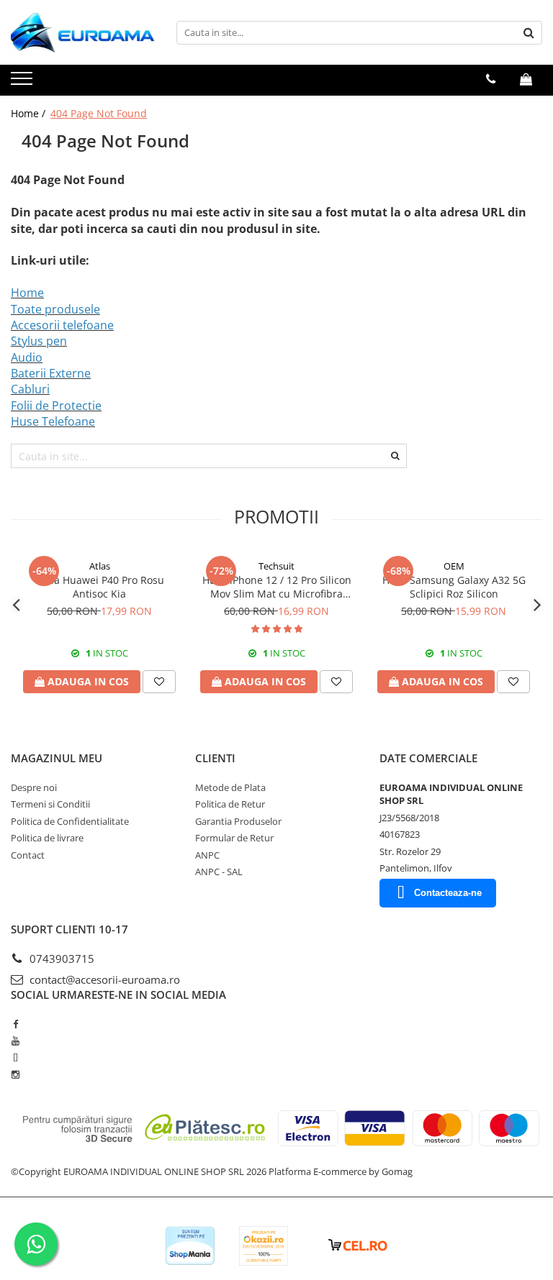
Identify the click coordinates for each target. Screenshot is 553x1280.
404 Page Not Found (98, 113)
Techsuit (276, 565)
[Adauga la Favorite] (159, 681)
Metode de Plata (230, 787)
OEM (454, 565)
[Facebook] (15, 1024)
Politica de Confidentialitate (70, 821)
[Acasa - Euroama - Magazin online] (83, 32)
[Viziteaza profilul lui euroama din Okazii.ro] (263, 1246)
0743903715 (60, 958)
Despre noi (34, 787)
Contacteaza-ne (448, 892)
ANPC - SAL (219, 871)
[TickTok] (15, 1057)
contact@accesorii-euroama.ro (103, 979)
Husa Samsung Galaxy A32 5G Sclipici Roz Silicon (454, 586)
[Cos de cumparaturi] (526, 79)
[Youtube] (15, 1040)
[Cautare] (529, 33)
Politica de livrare (47, 837)
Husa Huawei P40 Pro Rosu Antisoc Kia (99, 586)
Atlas (99, 565)
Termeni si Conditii (50, 803)
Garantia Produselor (238, 821)
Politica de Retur (230, 803)
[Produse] (23, 82)
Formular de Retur (234, 837)
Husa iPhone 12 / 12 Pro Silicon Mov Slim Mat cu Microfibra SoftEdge (276, 586)
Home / (29, 113)
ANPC (207, 855)
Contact (28, 855)
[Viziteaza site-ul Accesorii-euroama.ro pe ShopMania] (190, 1246)
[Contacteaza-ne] (490, 79)
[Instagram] (15, 1074)
